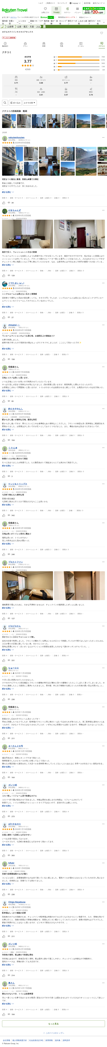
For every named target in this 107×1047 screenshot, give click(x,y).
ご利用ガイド (50, 3)
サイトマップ (62, 3)
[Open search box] (5, 103)
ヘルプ (40, 3)
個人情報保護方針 (19, 1040)
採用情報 (49, 1040)
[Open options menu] (103, 137)
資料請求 (66, 1040)
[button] (9, 121)
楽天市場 (87, 3)
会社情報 (6, 1040)
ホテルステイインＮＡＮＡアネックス (17, 32)
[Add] (101, 33)
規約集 (57, 1040)
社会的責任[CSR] (36, 1040)
